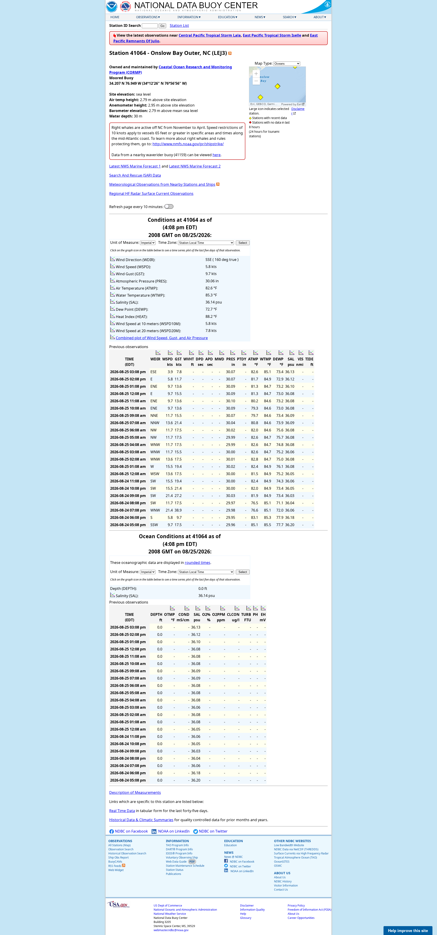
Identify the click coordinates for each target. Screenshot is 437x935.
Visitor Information (286, 885)
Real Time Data (122, 810)
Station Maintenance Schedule (185, 866)
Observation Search (120, 849)
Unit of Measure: (125, 242)
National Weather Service (170, 914)
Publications (173, 874)
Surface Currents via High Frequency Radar (301, 853)
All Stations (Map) (119, 845)
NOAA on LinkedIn (173, 831)
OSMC (278, 866)
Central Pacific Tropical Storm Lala (210, 35)
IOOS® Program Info (179, 853)
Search (288, 17)
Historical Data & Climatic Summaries (141, 819)
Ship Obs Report (118, 857)
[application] (277, 86)
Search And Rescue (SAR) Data (135, 175)
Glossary (245, 918)
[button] (256, 73)
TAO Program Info (177, 845)
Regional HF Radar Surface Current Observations (151, 193)
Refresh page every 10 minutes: (136, 206)
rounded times (197, 562)
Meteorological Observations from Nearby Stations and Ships (162, 184)
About (319, 17)
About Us (280, 877)
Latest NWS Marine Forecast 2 (195, 166)
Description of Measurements (135, 792)
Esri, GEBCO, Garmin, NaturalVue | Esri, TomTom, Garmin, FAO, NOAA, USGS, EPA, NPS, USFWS (265, 104)
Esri (299, 104)
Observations (147, 17)
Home (114, 17)
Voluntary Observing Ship (182, 857)
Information (188, 17)
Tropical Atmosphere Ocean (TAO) (295, 857)
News (259, 17)
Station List (179, 25)
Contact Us (281, 890)
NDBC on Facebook (131, 831)
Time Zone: (168, 242)
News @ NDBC (233, 857)
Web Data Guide (176, 862)
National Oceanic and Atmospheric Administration (185, 910)
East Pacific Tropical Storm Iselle (272, 35)
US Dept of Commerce (168, 905)
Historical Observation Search (127, 853)
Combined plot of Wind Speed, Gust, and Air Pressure (162, 337)
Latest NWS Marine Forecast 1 (135, 166)
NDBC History (283, 881)
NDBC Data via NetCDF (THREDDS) (296, 849)
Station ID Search (125, 25)
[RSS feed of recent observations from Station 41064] (229, 52)
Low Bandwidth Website (289, 845)
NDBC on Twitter (213, 831)
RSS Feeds (115, 866)
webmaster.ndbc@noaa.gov (171, 930)
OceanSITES (282, 862)
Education (226, 17)
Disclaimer (247, 905)
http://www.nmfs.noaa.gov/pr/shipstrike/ (188, 143)
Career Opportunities (301, 918)
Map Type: (264, 63)
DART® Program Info (179, 849)
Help (243, 914)
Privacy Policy (296, 905)
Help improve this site (408, 930)
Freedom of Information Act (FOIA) (309, 910)
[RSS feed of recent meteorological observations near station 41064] (217, 184)
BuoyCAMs (115, 862)
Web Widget (116, 870)
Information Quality (252, 910)
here (217, 154)
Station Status (174, 870)
